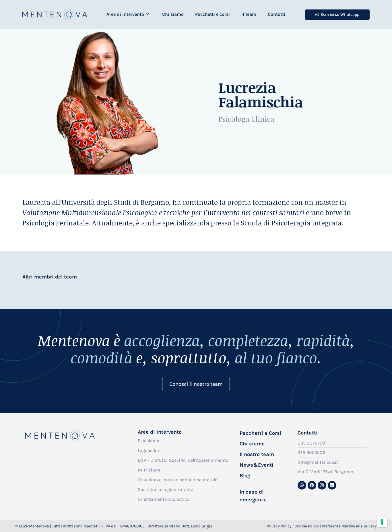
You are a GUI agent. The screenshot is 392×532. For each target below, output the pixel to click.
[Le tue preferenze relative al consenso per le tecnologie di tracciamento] (382, 522)
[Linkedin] (332, 485)
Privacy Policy (279, 526)
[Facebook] (312, 485)
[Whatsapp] (302, 485)
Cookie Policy (306, 526)
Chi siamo (173, 14)
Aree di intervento (125, 14)
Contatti (276, 14)
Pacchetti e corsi (212, 14)
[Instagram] (322, 485)
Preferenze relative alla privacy (349, 526)
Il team (248, 14)
